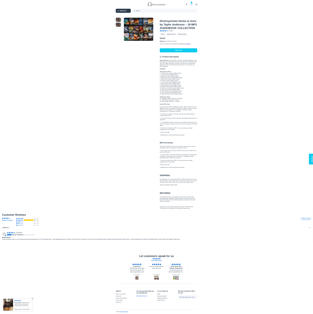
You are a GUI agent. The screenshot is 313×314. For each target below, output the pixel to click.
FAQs (158, 294)
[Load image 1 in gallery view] (118, 20)
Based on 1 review (7, 220)
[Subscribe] (195, 297)
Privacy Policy (119, 300)
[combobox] (164, 11)
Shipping (162, 41)
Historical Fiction (171, 34)
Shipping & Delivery (162, 298)
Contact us (118, 302)
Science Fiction (182, 34)
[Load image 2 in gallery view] (118, 25)
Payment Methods (162, 296)
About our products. (121, 294)
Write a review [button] (306, 218)
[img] (11, 232)
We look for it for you (142, 295)
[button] (196, 4)
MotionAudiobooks (123, 311)
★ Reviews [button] (312, 159)
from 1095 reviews (156, 260)
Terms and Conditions (121, 298)
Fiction (162, 34)
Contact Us (118, 296)
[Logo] (156, 4)
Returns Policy (161, 300)
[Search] (133, 11)
